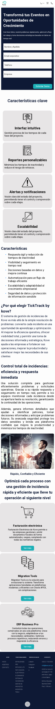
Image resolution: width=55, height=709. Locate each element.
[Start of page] (27, 704)
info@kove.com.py (47, 665)
